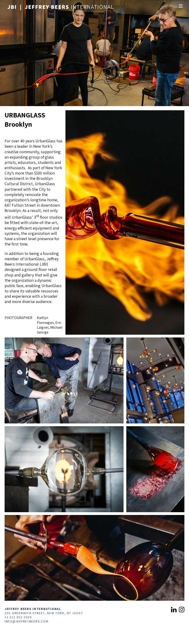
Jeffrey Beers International (33, 609)
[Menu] (180, 6)
